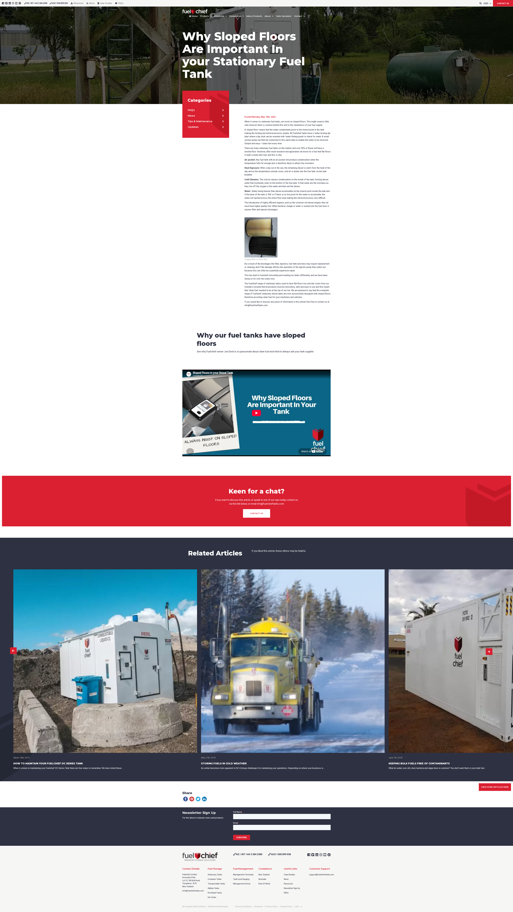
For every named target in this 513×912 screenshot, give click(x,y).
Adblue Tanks (213, 888)
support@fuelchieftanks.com (321, 875)
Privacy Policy (271, 906)
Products (204, 16)
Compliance (235, 16)
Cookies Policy (286, 906)
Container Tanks (214, 879)
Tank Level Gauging (241, 879)
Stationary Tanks (215, 875)
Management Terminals (243, 875)
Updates (193, 127)
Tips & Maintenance (200, 121)
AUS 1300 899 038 (60, 3)
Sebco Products (254, 16)
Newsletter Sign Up (292, 888)
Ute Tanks (212, 897)
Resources (78, 3)
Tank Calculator (284, 16)
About (268, 16)
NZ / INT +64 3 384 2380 (36, 3)
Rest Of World (264, 884)
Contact (298, 16)
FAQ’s (120, 3)
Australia (262, 879)
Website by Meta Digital (218, 906)
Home (194, 16)
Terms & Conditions (243, 906)
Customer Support (319, 869)
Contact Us (503, 3)
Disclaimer (258, 906)
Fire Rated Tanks (215, 893)
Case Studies (105, 3)
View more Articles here (495, 787)
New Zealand (264, 875)
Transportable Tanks (216, 884)
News (91, 3)
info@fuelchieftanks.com (193, 891)
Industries (219, 16)
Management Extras (241, 884)
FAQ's (191, 110)
